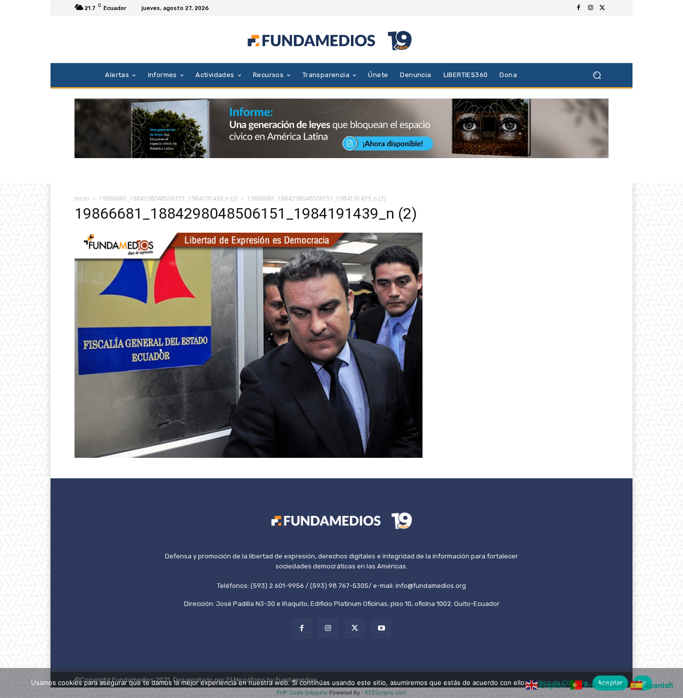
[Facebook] (578, 8)
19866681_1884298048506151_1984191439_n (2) (168, 198)
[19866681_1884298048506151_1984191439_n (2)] (248, 455)
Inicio (82, 198)
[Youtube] (381, 628)
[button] (596, 75)
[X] (602, 8)
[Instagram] (590, 8)
